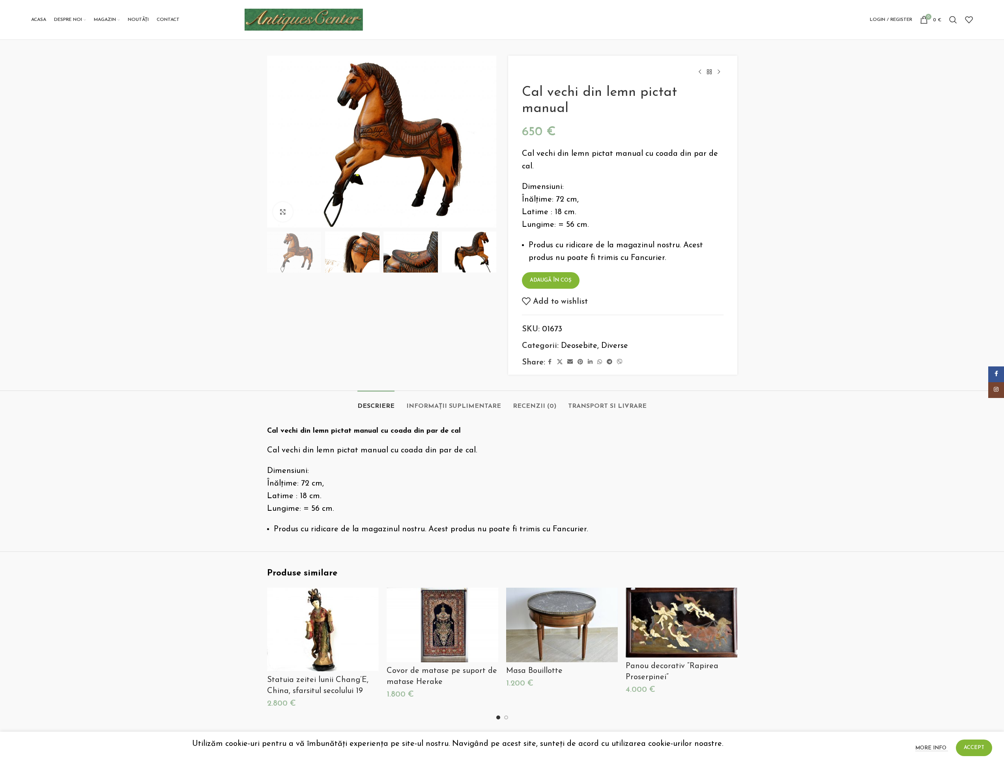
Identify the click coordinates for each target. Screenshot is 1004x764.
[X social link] (560, 362)
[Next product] (719, 72)
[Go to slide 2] (506, 717)
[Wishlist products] (969, 20)
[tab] (375, 402)
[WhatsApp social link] (599, 362)
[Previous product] (700, 72)
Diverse (614, 346)
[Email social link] (570, 362)
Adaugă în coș (551, 280)
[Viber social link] (620, 362)
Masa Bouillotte (534, 671)
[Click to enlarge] (283, 212)
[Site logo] (304, 19)
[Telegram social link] (609, 362)
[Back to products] (709, 72)
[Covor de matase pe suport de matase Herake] (442, 625)
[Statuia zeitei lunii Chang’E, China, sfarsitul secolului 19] (323, 629)
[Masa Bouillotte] (562, 625)
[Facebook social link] (550, 362)
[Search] (953, 20)
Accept (974, 747)
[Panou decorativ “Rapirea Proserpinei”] (681, 623)
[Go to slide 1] (498, 717)
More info (931, 748)
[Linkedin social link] (590, 362)
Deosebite (579, 346)
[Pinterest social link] (580, 362)
